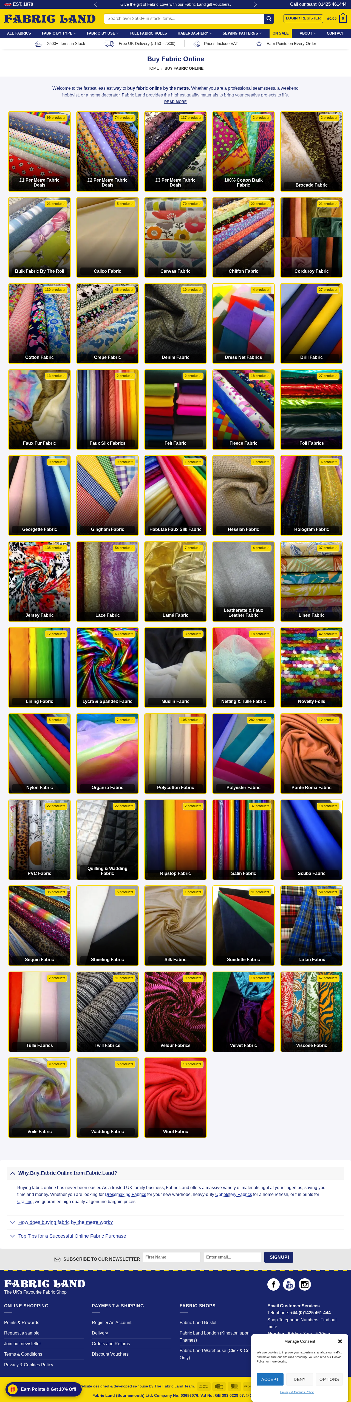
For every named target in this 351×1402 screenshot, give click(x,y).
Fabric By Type (57, 33)
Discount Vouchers (110, 1354)
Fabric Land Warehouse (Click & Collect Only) (218, 1354)
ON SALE (281, 33)
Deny (300, 1379)
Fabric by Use (101, 33)
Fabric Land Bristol (198, 1322)
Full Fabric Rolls (148, 33)
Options (329, 1379)
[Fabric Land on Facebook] (273, 1289)
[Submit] (269, 19)
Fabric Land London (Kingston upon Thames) (215, 1336)
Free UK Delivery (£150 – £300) (147, 43)
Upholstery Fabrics (233, 1194)
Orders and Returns (111, 1343)
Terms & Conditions (23, 1354)
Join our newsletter (22, 1343)
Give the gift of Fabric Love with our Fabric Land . (175, 4)
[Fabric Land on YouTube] (289, 1289)
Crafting (25, 1201)
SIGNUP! (279, 1257)
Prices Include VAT (221, 43)
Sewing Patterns (240, 33)
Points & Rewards (21, 1322)
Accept (270, 1379)
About (306, 33)
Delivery (100, 1333)
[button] (340, 1341)
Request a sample (21, 1333)
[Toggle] (12, 1173)
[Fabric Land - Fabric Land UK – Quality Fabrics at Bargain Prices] (49, 19)
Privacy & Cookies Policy (297, 1392)
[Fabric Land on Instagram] (305, 1289)
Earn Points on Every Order (291, 43)
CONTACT (335, 33)
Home (153, 68)
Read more (175, 102)
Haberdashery (193, 33)
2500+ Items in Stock (66, 43)
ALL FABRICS (19, 33)
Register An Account (111, 1322)
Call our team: (318, 4)
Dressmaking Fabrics (125, 1194)
